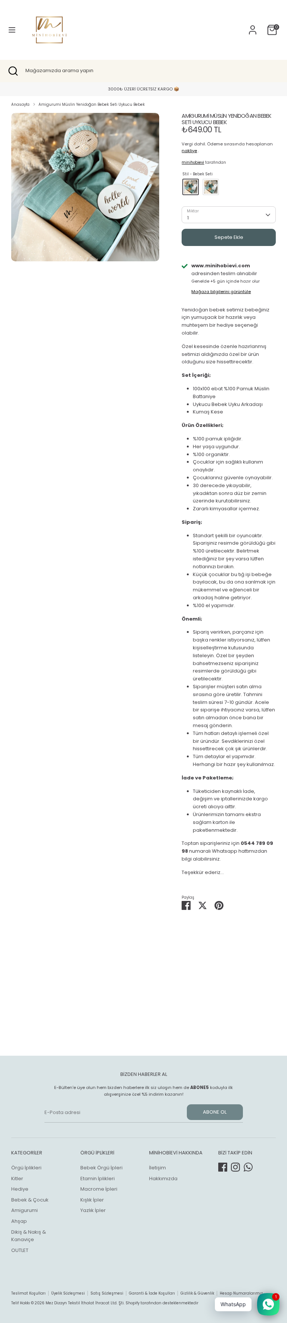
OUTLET (19, 1250)
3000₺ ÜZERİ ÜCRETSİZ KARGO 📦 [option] (143, 89)
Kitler (17, 1178)
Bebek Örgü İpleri (101, 1167)
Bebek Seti (190, 187)
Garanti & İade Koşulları (152, 1293)
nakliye (189, 151)
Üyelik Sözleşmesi (68, 1293)
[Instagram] (235, 1167)
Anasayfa (20, 104)
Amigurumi (24, 1210)
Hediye (19, 1189)
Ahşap (19, 1221)
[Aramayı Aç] (13, 71)
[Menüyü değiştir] (11, 29)
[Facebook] (222, 1167)
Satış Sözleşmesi (106, 1293)
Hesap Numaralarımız (241, 1293)
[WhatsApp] (248, 1167)
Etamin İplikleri (97, 1178)
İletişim (157, 1167)
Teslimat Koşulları (28, 1293)
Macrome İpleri (98, 1189)
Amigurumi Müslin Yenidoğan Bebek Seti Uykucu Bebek (91, 104)
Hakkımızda (163, 1178)
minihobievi (193, 162)
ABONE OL (214, 1112)
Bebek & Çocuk (30, 1199)
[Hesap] (252, 26)
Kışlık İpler (92, 1199)
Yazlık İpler (93, 1210)
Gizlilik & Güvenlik (197, 1293)
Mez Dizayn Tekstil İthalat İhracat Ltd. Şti (85, 1303)
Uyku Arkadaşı (211, 187)
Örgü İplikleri (26, 1167)
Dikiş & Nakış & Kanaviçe (28, 1235)
